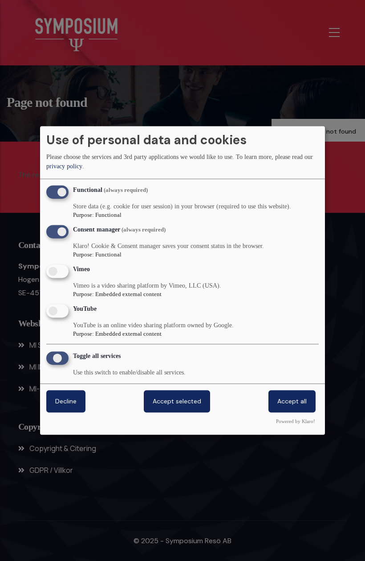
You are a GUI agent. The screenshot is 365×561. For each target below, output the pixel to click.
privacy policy (64, 166)
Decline (66, 402)
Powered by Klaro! (295, 421)
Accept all (292, 402)
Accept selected (177, 402)
